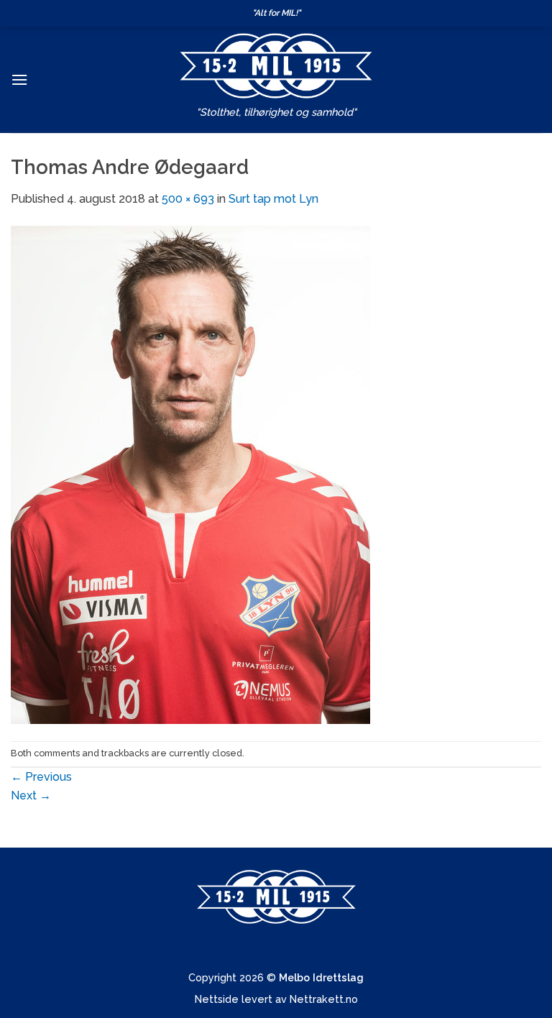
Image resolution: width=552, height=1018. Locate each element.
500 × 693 (188, 199)
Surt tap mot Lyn (273, 199)
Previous (41, 777)
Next (31, 795)
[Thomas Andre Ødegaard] (190, 473)
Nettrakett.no (324, 999)
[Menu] (19, 79)
